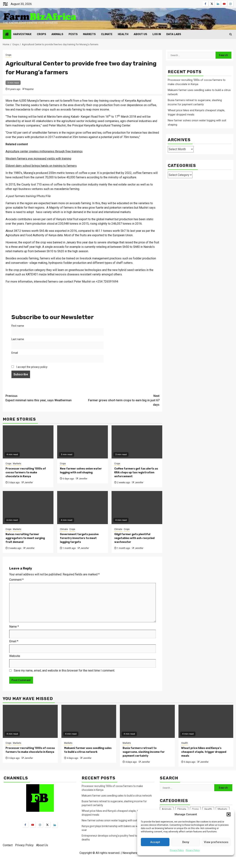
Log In (156, 34)
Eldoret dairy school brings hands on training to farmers (41, 165)
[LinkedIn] (55, 825)
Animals (57, 34)
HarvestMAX (22, 34)
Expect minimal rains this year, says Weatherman (39, 398)
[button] (228, 814)
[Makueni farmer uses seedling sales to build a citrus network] (88, 721)
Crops (41, 34)
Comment (16, 579)
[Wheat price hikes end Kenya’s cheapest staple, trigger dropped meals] (205, 721)
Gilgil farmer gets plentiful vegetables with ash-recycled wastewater (134, 538)
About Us (140, 34)
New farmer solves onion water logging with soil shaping (114, 820)
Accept (155, 842)
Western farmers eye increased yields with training (38, 158)
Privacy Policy (177, 850)
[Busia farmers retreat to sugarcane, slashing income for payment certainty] (147, 721)
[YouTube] (32, 824)
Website (14, 656)
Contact (8, 845)
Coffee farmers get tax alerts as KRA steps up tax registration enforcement (136, 472)
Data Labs (173, 34)
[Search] (230, 34)
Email (14, 352)
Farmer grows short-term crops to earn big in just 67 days (123, 400)
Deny (185, 842)
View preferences (216, 842)
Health (123, 34)
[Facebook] (25, 824)
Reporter (29, 89)
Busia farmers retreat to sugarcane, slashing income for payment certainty (144, 752)
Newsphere (129, 853)
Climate (106, 34)
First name (17, 325)
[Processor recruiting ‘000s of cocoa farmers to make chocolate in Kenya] (30, 721)
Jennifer (28, 482)
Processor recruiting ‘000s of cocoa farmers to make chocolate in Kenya (26, 472)
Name (14, 626)
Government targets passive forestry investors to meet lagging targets (79, 538)
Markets (89, 34)
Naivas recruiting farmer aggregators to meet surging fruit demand (25, 538)
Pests (73, 34)
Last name (17, 339)
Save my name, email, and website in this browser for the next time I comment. (64, 670)
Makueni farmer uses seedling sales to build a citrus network (117, 795)
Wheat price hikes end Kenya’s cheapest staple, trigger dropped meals (203, 752)
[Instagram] (40, 824)
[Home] (7, 34)
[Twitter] (47, 824)
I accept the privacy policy (31, 367)
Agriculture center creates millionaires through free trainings (44, 151)
